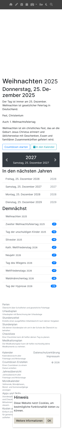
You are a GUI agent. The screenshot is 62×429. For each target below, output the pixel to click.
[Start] (11, 4)
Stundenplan (29, 327)
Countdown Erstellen (15, 364)
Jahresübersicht (14, 374)
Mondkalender (15, 385)
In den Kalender (45, 146)
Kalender (14, 355)
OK (49, 420)
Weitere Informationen (29, 420)
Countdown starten (16, 146)
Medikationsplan (26, 343)
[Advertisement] (31, 45)
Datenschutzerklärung (46, 352)
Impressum (53, 356)
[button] (33, 4)
